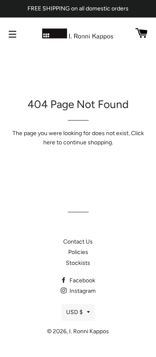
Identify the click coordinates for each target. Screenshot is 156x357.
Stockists (78, 262)
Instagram (82, 290)
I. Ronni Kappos (89, 331)
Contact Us (78, 241)
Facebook (81, 280)
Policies (78, 252)
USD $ (74, 312)
